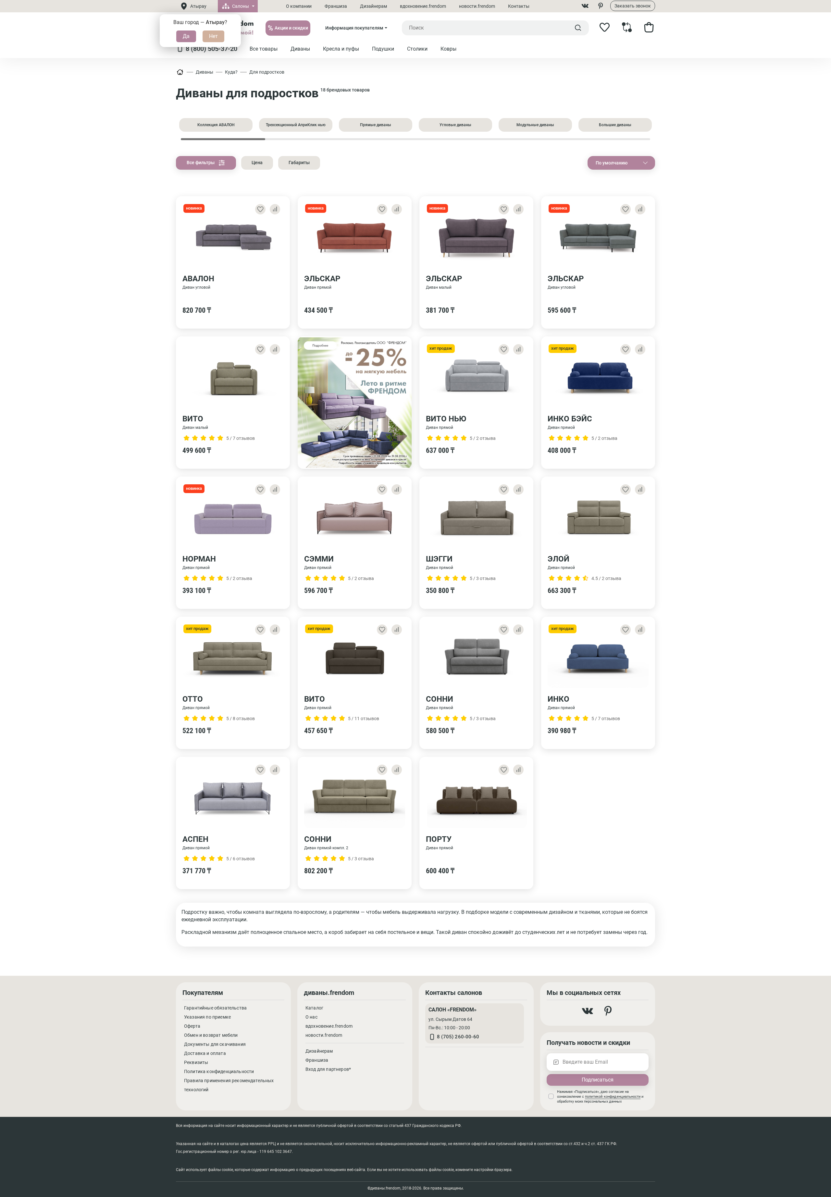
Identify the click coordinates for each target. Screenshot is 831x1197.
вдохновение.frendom (423, 6)
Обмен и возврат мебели (211, 1035)
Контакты (518, 6)
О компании (299, 6)
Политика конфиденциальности (219, 1071)
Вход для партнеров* (328, 1069)
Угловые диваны (455, 125)
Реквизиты (196, 1062)
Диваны (204, 72)
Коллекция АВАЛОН (216, 125)
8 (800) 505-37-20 (211, 49)
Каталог (314, 1007)
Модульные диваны (535, 125)
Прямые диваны (375, 125)
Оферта (192, 1026)
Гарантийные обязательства (215, 1007)
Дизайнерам (373, 6)
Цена (257, 162)
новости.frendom (477, 6)
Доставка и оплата (205, 1053)
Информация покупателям (354, 27)
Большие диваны (615, 125)
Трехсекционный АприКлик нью (296, 125)
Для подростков (266, 72)
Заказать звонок (632, 5)
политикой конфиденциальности (612, 1096)
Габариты (299, 162)
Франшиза (336, 6)
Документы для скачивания (215, 1044)
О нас (311, 1017)
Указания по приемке (207, 1017)
